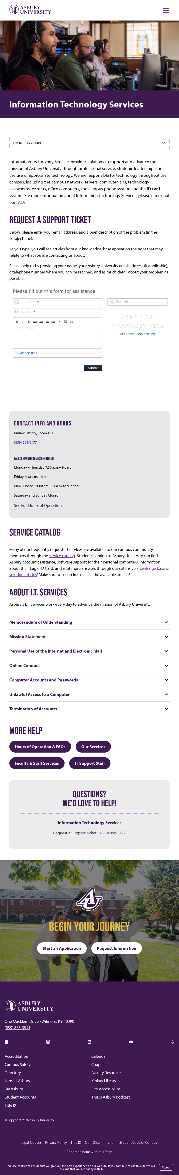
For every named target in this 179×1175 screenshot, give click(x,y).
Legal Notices (31, 1142)
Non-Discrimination (100, 1142)
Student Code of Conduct (138, 1142)
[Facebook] (6, 1042)
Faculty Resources (106, 1072)
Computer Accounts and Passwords (43, 680)
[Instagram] (48, 1042)
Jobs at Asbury (17, 1080)
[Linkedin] (89, 1042)
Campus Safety (18, 1064)
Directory (13, 1072)
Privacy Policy (56, 1142)
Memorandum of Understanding (40, 622)
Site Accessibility (105, 1089)
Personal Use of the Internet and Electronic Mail (55, 651)
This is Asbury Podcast (110, 1097)
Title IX (10, 1105)
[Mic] (172, 1042)
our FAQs (17, 202)
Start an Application (62, 948)
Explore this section (27, 143)
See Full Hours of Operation (38, 505)
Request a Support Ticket (74, 833)
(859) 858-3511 (17, 1027)
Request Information (116, 948)
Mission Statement (27, 636)
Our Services (93, 746)
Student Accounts (20, 1097)
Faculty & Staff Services (37, 763)
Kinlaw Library (103, 1080)
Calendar (99, 1056)
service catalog (62, 555)
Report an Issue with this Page (89, 1151)
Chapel (97, 1064)
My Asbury (14, 1089)
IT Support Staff (90, 763)
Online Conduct (24, 665)
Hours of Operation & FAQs (40, 746)
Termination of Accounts (33, 709)
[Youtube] (131, 1042)
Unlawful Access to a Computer (39, 694)
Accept (166, 1167)
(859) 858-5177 (25, 442)
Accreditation (16, 1056)
